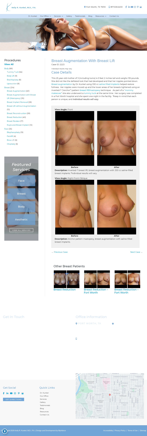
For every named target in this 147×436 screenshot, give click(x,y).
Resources (44, 412)
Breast (7, 88)
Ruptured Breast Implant (18, 125)
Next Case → (136, 252)
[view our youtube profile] (132, 7)
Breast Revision (13, 121)
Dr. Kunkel (44, 393)
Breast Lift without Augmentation (21, 106)
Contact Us (44, 415)
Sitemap (142, 430)
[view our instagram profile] (134, 7)
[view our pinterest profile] (137, 7)
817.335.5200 (117, 7)
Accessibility (108, 430)
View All (9, 64)
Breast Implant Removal (17, 102)
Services (43, 399)
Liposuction (12, 84)
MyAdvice (62, 430)
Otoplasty (11, 144)
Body (6, 69)
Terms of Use (132, 430)
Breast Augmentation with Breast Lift (83, 60)
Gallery (43, 402)
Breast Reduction (14, 117)
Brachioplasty (12, 80)
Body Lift (11, 76)
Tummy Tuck (13, 72)
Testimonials (45, 405)
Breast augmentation (61, 84)
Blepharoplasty (13, 132)
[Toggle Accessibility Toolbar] (4, 431)
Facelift (10, 136)
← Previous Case (59, 252)
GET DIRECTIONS (14, 399)
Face (6, 129)
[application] (50, 16)
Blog (42, 408)
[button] (21, 180)
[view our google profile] (140, 7)
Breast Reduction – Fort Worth (96, 291)
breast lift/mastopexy (90, 90)
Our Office (44, 396)
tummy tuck (90, 93)
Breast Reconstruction (16, 113)
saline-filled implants (109, 84)
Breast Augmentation (16, 91)
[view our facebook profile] (126, 7)
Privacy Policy (120, 430)
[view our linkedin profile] (129, 7)
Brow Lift (11, 140)
